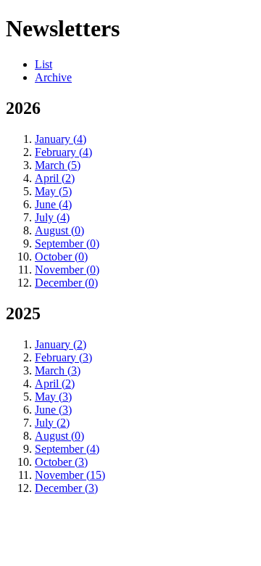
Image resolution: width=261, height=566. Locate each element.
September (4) (67, 449)
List (43, 64)
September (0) (67, 243)
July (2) (52, 423)
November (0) (67, 269)
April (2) (55, 178)
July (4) (52, 217)
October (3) (61, 462)
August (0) (59, 230)
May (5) (53, 191)
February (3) (63, 357)
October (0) (61, 256)
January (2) (60, 344)
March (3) (57, 370)
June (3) (53, 409)
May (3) (53, 396)
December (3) (66, 488)
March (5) (57, 165)
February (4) (63, 152)
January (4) (60, 139)
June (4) (53, 204)
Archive (53, 77)
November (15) (70, 475)
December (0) (66, 282)
